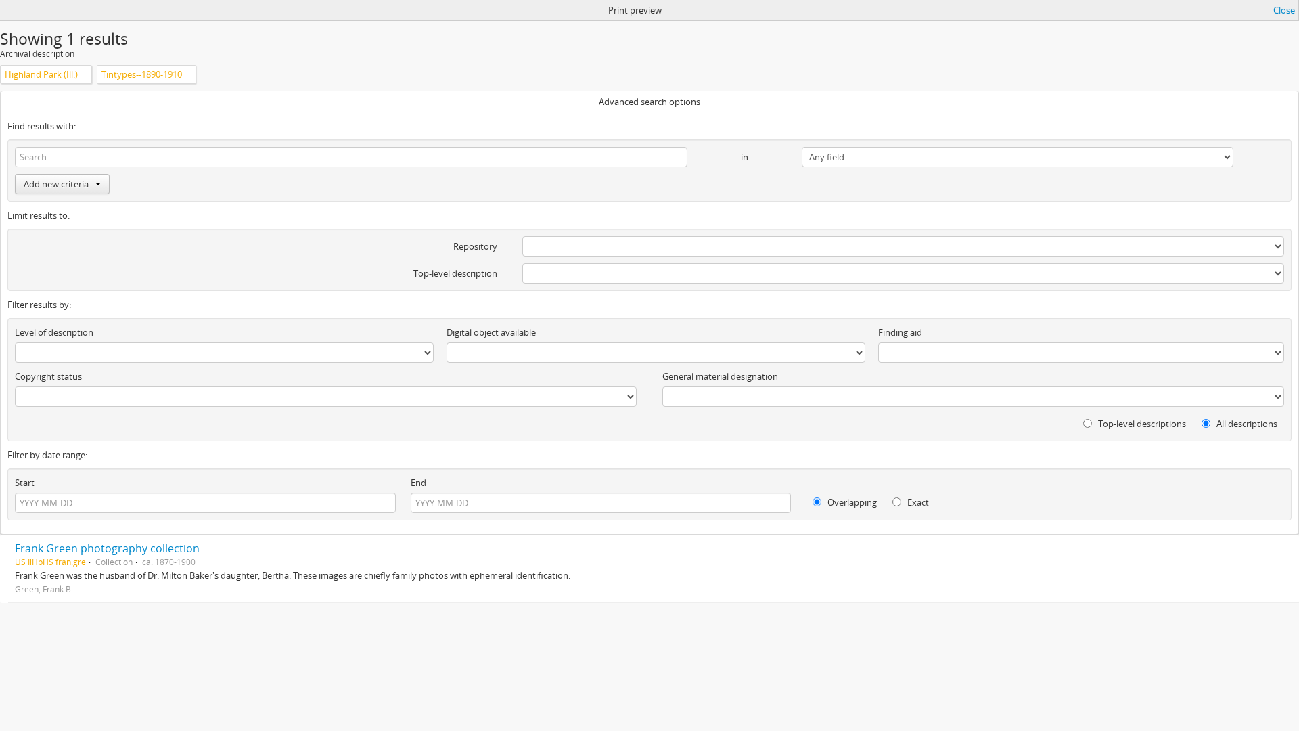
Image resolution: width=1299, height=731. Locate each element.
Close (1284, 10)
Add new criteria (56, 184)
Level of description (54, 332)
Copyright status (48, 376)
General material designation (720, 376)
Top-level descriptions (1141, 424)
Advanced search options (649, 101)
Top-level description (455, 273)
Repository (475, 246)
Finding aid (900, 332)
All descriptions (1245, 424)
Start (25, 483)
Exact (917, 502)
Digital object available (491, 332)
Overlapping (851, 502)
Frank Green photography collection (107, 548)
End (418, 483)
